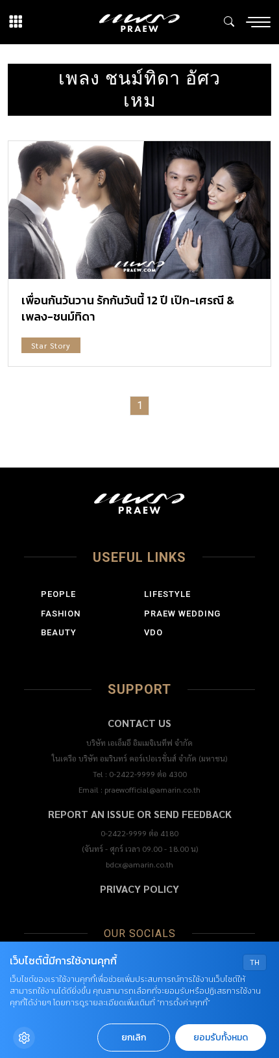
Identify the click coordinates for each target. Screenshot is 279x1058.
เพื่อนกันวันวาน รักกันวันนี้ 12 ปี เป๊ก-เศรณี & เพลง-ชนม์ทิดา (127, 308)
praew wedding (182, 613)
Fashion (60, 613)
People (58, 594)
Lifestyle (167, 594)
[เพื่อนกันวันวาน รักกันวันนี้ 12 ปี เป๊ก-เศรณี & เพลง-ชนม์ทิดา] (139, 210)
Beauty (59, 632)
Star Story (51, 345)
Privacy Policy (139, 888)
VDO (153, 632)
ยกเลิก (133, 1037)
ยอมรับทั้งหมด (220, 1037)
